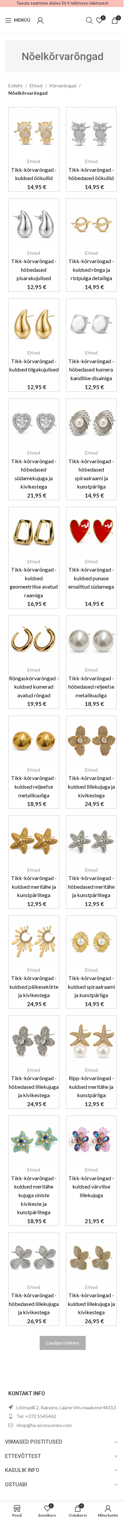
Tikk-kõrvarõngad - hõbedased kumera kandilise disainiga (91, 369)
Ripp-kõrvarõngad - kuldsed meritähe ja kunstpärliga (91, 1086)
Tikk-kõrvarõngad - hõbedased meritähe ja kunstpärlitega (91, 886)
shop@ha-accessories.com (44, 1425)
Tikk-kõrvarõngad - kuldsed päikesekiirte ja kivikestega (33, 986)
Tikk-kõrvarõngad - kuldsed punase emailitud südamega (91, 578)
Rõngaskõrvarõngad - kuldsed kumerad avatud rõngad (34, 686)
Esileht (15, 85)
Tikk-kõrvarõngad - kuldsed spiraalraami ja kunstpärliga (91, 986)
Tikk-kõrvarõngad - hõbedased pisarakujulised (34, 269)
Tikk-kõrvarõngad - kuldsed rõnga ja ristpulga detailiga (91, 269)
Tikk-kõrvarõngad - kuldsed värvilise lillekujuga (91, 1186)
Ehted (36, 85)
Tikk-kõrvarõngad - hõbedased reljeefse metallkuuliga (91, 686)
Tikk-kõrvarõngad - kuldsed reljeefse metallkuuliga (34, 786)
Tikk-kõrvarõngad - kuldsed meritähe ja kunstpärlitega (34, 886)
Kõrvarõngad (62, 85)
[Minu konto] (40, 20)
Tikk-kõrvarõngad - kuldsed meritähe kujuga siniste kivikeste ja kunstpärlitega (34, 1195)
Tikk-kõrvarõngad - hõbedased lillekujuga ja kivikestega (34, 1086)
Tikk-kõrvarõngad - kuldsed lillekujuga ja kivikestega (91, 786)
